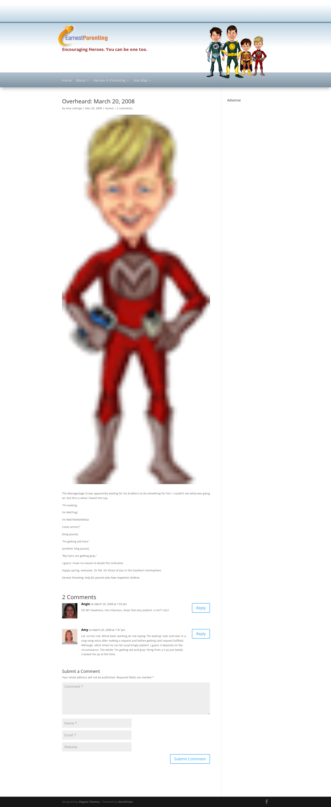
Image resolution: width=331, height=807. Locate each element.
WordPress (125, 802)
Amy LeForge (74, 108)
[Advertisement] (165, 12)
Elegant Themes (89, 802)
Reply (201, 607)
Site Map (141, 81)
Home (67, 81)
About (81, 81)
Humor (109, 108)
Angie (85, 604)
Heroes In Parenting (110, 81)
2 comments (125, 108)
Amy (84, 630)
